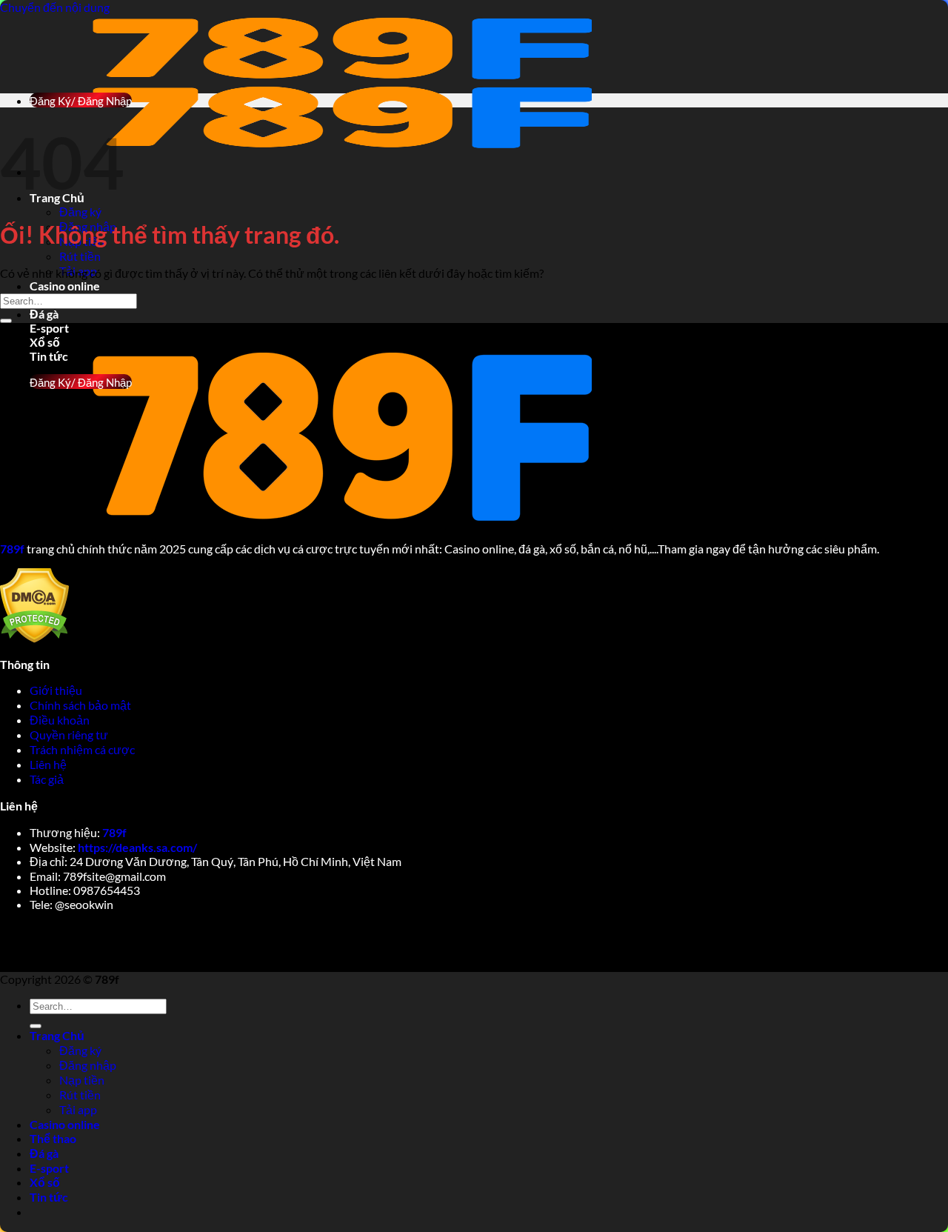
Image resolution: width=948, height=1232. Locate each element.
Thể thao (53, 1138)
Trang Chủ (57, 1035)
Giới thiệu (57, 690)
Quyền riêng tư (70, 734)
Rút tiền (80, 256)
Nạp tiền (81, 1080)
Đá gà (44, 314)
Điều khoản (61, 720)
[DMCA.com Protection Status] (34, 638)
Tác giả (47, 779)
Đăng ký (80, 211)
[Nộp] (6, 321)
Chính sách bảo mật (81, 705)
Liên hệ (48, 764)
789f (114, 832)
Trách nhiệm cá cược (83, 749)
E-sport (49, 328)
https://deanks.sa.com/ (137, 847)
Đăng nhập (87, 1065)
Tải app (78, 1109)
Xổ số (45, 342)
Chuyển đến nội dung (55, 7)
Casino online (65, 286)
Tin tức (49, 1197)
